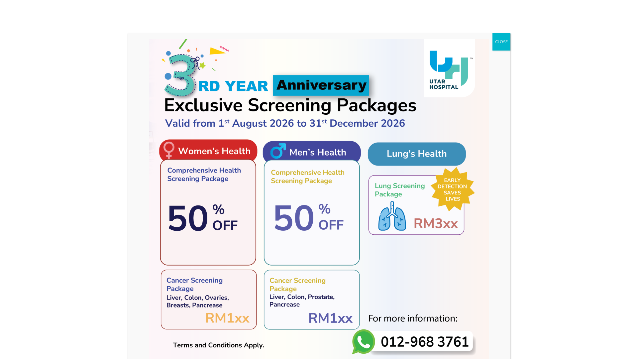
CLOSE (501, 42)
